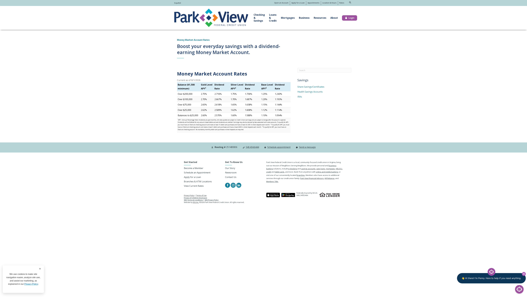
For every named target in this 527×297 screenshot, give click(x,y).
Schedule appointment (279, 147)
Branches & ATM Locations (198, 181)
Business (304, 17)
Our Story (230, 168)
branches (301, 175)
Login (351, 17)
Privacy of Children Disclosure (195, 198)
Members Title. (272, 181)
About (334, 17)
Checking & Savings (259, 17)
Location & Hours (329, 3)
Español (177, 3)
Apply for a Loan (298, 3)
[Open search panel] (350, 2)
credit (268, 172)
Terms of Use (201, 195)
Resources (320, 17)
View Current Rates (194, 185)
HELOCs (339, 168)
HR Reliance (329, 178)
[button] (227, 185)
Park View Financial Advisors (312, 178)
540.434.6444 (252, 147)
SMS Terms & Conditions (193, 200)
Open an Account (281, 3)
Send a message (307, 147)
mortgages (330, 168)
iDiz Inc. (196, 202)
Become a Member (193, 168)
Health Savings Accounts (310, 91)
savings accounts (308, 168)
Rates (341, 3)
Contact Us (230, 177)
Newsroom (230, 172)
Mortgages (288, 17)
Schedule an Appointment (197, 172)
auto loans (320, 168)
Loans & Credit (273, 17)
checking (293, 168)
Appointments (313, 3)
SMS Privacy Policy (211, 200)
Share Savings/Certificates (310, 86)
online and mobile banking (327, 172)
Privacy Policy (189, 195)
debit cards (279, 172)
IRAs (299, 96)
